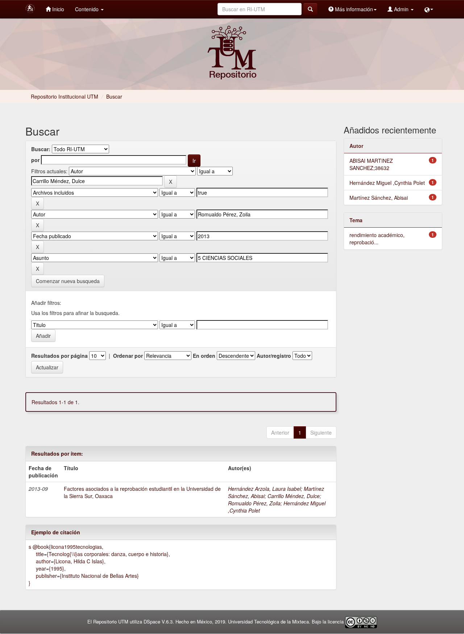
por (35, 159)
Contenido (87, 9)
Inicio (57, 9)
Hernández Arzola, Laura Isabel (264, 488)
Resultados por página (59, 355)
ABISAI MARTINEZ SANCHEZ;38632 (371, 164)
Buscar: (40, 149)
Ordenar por (128, 355)
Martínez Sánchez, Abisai (378, 197)
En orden (204, 355)
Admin (401, 9)
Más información (353, 9)
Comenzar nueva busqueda (68, 281)
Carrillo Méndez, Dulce (294, 496)
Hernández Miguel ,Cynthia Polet (387, 182)
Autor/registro (274, 355)
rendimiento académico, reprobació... (377, 238)
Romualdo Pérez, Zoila (254, 503)
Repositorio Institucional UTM (64, 96)
